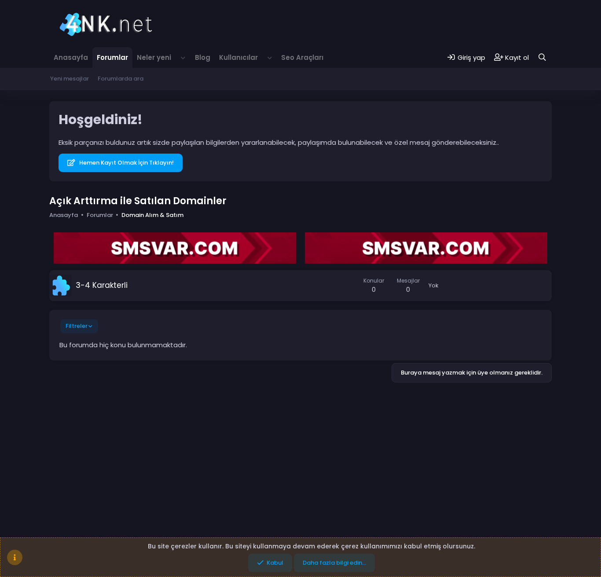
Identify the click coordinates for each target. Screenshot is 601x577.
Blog (202, 57)
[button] (183, 57)
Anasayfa (71, 57)
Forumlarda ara (120, 78)
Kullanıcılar (238, 57)
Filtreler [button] (77, 326)
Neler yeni (154, 57)
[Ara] (542, 57)
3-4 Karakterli (102, 285)
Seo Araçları (302, 57)
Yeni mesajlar (69, 78)
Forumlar (112, 57)
